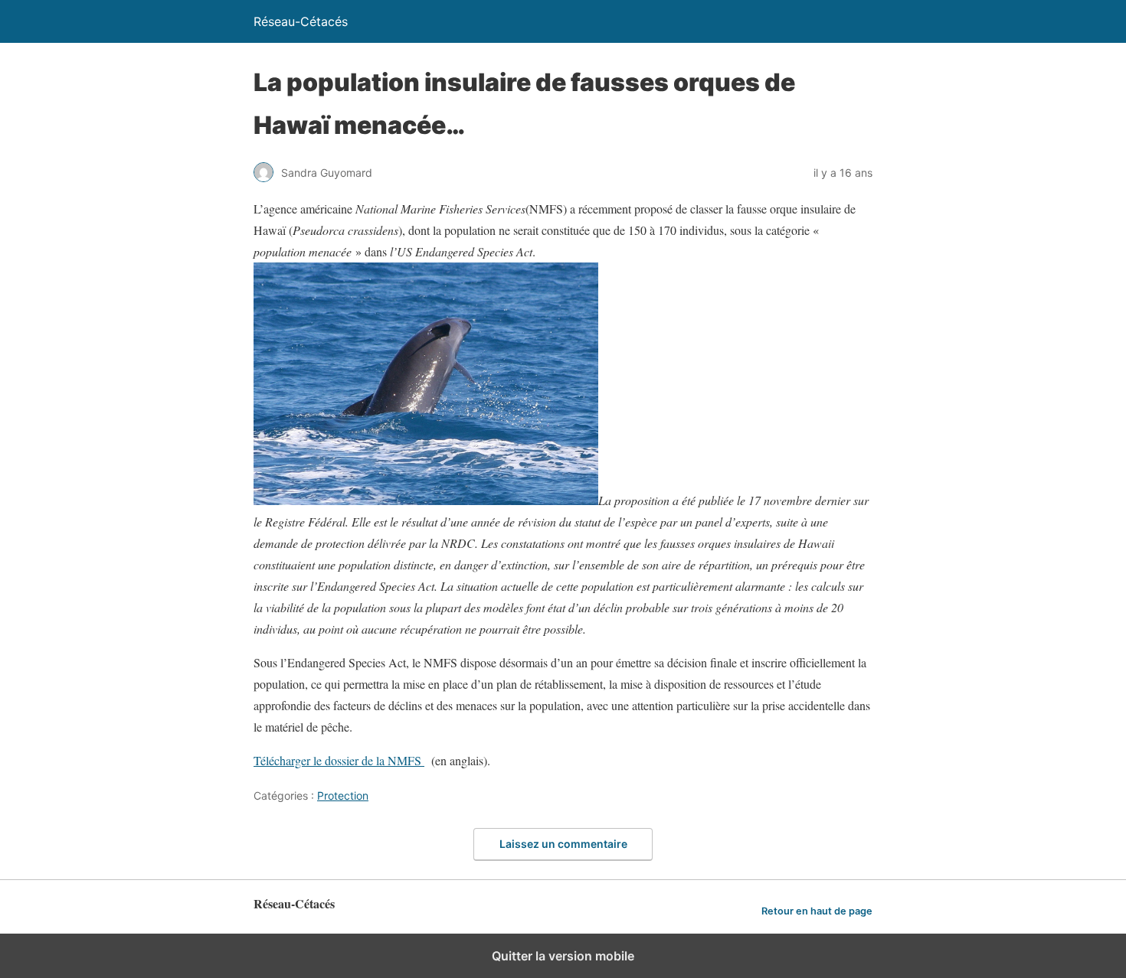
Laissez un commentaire (563, 843)
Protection (342, 795)
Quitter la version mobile (563, 955)
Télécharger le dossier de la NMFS (339, 760)
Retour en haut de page (816, 911)
